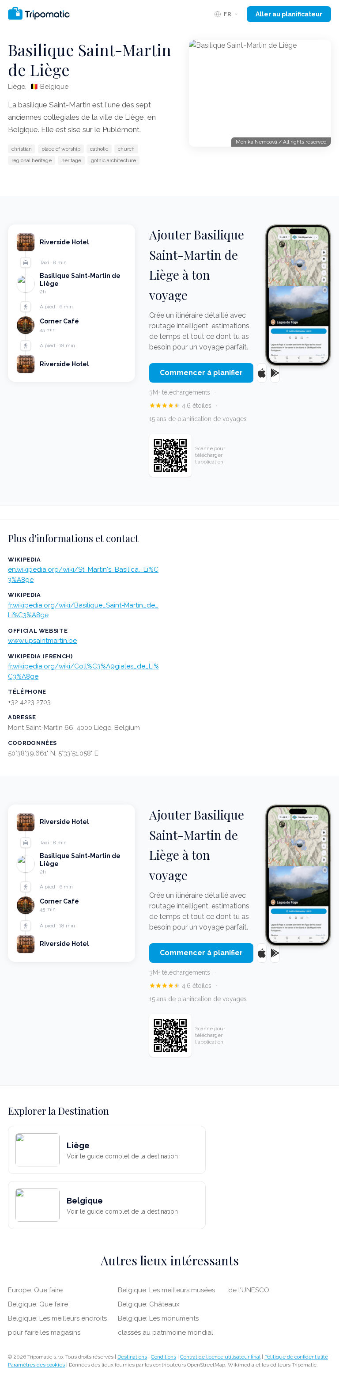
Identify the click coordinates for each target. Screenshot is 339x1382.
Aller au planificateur (289, 14)
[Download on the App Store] (262, 373)
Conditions (163, 1357)
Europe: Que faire (35, 1290)
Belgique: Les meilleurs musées (166, 1290)
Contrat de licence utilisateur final (220, 1357)
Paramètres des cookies (36, 1365)
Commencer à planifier (201, 372)
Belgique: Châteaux (149, 1304)
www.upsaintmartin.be (42, 641)
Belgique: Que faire (38, 1304)
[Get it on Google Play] (275, 373)
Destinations (132, 1357)
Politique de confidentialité (296, 1357)
